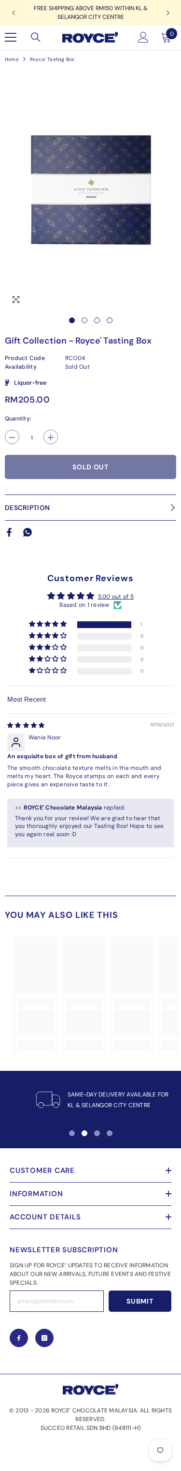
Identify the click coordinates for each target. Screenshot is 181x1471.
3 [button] (97, 320)
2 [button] (84, 320)
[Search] (36, 37)
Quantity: (18, 418)
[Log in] (143, 37)
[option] (90, 190)
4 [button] (109, 320)
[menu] (10, 37)
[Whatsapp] (27, 532)
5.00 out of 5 (116, 596)
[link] (36, 1022)
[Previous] (13, 12)
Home (12, 59)
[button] (48, 624)
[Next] (167, 12)
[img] (25, 725)
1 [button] (72, 320)
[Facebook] (9, 532)
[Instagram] (44, 1338)
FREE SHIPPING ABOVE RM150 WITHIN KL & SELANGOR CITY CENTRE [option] (91, 12)
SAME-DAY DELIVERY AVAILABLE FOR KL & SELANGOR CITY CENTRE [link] (118, 1100)
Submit (139, 1301)
